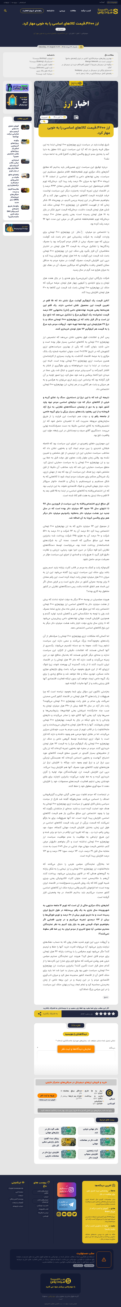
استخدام (22, 2)
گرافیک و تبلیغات (17, 1203)
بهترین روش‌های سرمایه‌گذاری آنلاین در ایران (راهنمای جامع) (32, 58)
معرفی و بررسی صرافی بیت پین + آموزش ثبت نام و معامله (91, 61)
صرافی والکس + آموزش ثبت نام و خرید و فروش (95, 74)
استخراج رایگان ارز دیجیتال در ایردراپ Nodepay (37, 70)
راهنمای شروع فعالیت (32, 10)
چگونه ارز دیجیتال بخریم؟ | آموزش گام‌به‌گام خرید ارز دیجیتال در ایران (30, 66)
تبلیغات (6, 2)
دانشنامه (50, 10)
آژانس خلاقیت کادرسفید (51, 1304)
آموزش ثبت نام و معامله (47, 1100)
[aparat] (69, 1214)
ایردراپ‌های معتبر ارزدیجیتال (42, 1201)
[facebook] (59, 1214)
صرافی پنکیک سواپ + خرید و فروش (100, 71)
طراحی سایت (73, 1304)
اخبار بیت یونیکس (42, 1206)
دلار (78, 232)
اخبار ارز (60, 29)
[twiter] (74, 1214)
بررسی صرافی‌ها (43, 1213)
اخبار (77, 33)
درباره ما (14, 2)
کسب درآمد (86, 10)
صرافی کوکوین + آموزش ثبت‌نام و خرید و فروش (96, 64)
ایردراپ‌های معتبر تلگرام (42, 1192)
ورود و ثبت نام (47, 1095)
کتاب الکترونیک (43, 1209)
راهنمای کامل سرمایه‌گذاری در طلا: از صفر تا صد (37, 73)
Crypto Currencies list (16, 1188)
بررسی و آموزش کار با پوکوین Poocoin (99, 58)
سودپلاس (84, 33)
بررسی (62, 10)
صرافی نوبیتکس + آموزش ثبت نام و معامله (97, 68)
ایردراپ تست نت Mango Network (42, 61)
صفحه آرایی (19, 1192)
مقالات (73, 10)
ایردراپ (102, 2)
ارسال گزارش (78, 1265)
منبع (106, 997)
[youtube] (64, 1214)
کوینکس (45, 1216)
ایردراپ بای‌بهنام (18, 1206)
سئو (66, 1304)
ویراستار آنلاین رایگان (16, 1199)
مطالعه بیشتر (89, 1265)
